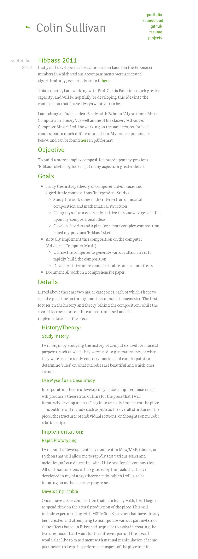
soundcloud (153, 20)
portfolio (154, 14)
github (156, 26)
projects (155, 37)
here (105, 80)
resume (155, 32)
